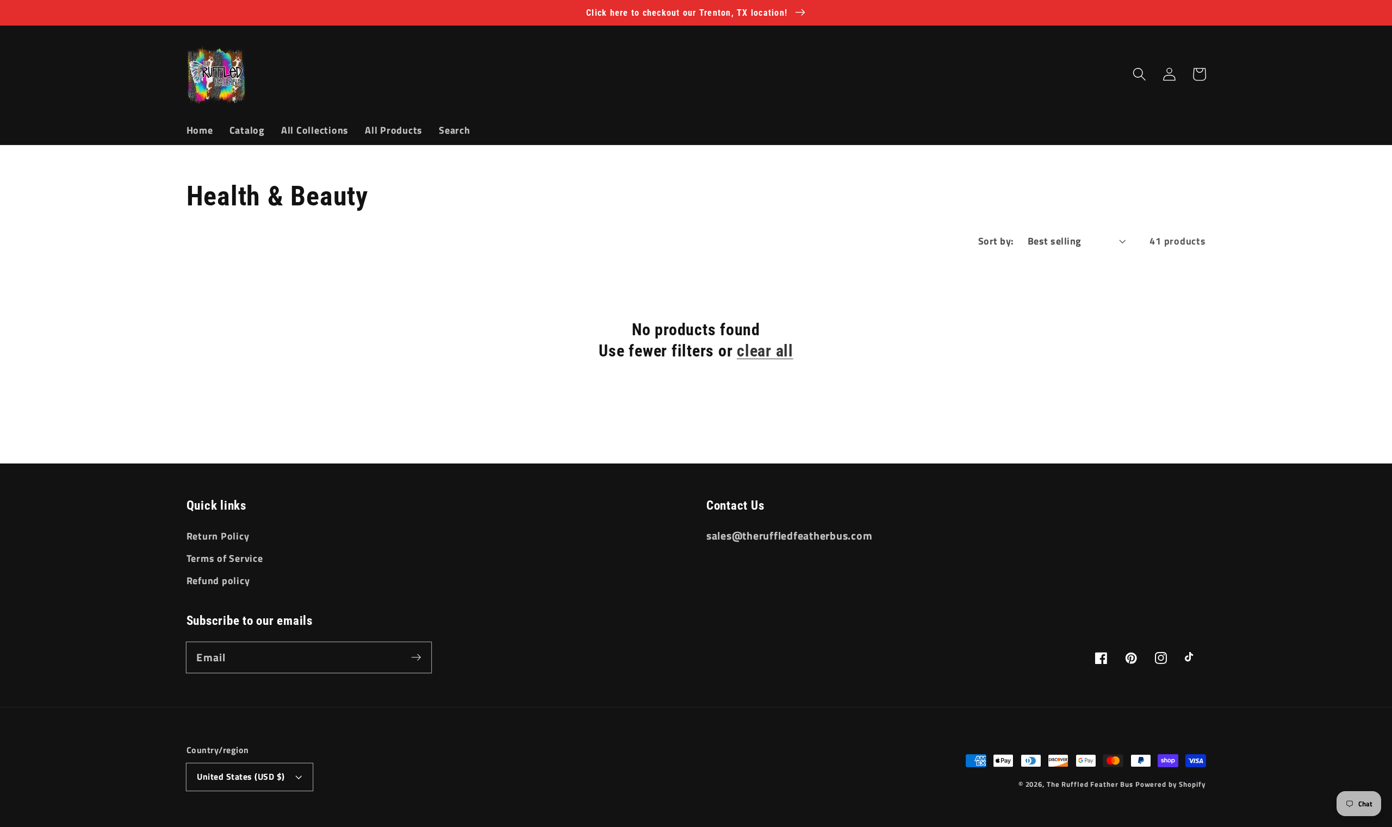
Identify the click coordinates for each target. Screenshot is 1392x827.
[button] (1139, 74)
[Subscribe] (416, 657)
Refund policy (218, 580)
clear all (765, 350)
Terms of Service (225, 558)
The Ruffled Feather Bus (1091, 784)
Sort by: (996, 241)
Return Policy (218, 536)
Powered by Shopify (1170, 784)
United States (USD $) (241, 776)
